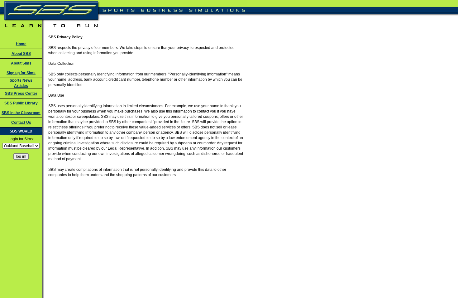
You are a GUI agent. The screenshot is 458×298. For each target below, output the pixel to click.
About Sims (21, 63)
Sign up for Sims (21, 73)
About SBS (21, 53)
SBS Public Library (21, 103)
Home (21, 44)
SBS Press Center (21, 93)
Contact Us (21, 122)
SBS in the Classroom (21, 113)
